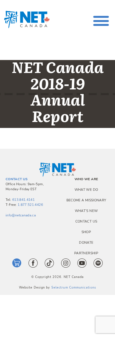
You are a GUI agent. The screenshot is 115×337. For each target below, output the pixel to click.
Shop (86, 232)
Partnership (86, 253)
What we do (86, 189)
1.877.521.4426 (30, 204)
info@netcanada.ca (21, 215)
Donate (86, 242)
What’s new (86, 211)
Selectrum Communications (73, 287)
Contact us (86, 221)
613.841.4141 (23, 199)
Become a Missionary (86, 200)
